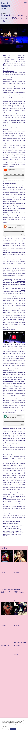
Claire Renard (20, 381)
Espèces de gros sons (13, 426)
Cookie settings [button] (5, 729)
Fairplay (15, 479)
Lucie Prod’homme (8, 70)
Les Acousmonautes (6, 180)
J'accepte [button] (13, 728)
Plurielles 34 (21, 377)
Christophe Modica (8, 135)
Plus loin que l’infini (13, 236)
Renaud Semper (21, 280)
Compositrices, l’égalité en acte (12, 431)
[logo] (5, 5)
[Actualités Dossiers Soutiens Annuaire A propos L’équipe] (14, 2)
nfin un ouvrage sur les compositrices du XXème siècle (12, 524)
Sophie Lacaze (13, 379)
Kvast (4, 497)
